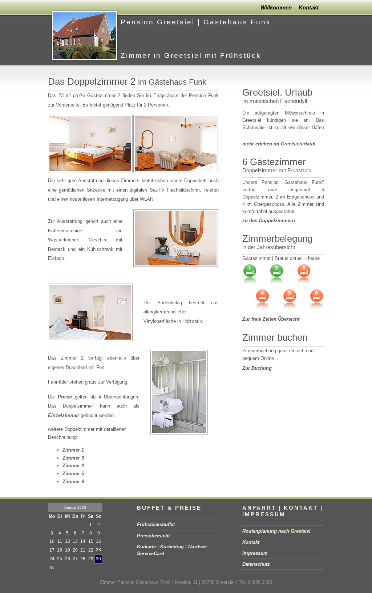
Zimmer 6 (73, 481)
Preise (65, 397)
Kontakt (309, 7)
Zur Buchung (257, 368)
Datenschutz (256, 564)
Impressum (255, 553)
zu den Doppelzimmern (268, 220)
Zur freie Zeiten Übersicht (270, 319)
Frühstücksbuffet (156, 524)
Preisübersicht (153, 535)
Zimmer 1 (73, 450)
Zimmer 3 (73, 458)
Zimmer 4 (73, 465)
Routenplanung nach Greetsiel (276, 531)
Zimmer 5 (73, 473)
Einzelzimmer (63, 415)
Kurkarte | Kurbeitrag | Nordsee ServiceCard (172, 550)
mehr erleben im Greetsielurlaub (278, 144)
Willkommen (276, 7)
